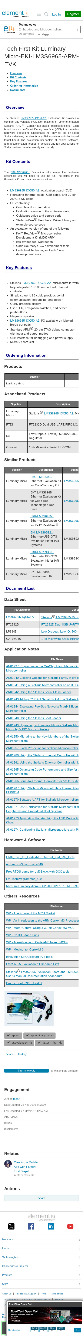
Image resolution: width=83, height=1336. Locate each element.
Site (39, 14)
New (77, 29)
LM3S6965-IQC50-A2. (34, 118)
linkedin (51, 1226)
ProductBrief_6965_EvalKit (24, 983)
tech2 (16, 1098)
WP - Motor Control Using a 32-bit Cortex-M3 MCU (40, 927)
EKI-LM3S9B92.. (41, 532)
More (45, 34)
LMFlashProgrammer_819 (24, 878)
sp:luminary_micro (42, 1035)
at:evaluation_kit (22, 1042)
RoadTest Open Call (20, 1304)
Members (7, 1239)
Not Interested (14, 1330)
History (22, 1054)
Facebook (31, 1226)
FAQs (43, 1294)
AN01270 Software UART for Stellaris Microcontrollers (42, 799)
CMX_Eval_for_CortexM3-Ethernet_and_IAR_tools (40, 857)
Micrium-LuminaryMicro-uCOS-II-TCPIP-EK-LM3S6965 (43, 886)
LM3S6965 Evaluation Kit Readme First (32, 964)
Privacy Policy (11, 1299)
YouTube (70, 1226)
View (78, 1330)
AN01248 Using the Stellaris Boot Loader (33, 718)
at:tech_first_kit (52, 1042)
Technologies (27, 24)
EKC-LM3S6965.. (42, 477)
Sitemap (59, 1299)
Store (5, 1284)
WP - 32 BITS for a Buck (22, 935)
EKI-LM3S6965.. (20, 172)
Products (7, 1275)
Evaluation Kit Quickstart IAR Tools (29, 956)
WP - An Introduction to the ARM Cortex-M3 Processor (42, 920)
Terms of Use (56, 1294)
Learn (5, 1248)
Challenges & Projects (15, 1266)
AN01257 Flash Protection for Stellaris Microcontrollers (43, 748)
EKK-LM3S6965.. (42, 516)
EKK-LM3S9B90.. (42, 552)
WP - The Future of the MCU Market (30, 913)
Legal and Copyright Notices (36, 1299)
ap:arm (16, 1035)
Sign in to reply (26, 1070)
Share (9, 1054)
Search (46, 14)
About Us (6, 1294)
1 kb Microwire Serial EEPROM (62, 638)
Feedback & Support (26, 1294)
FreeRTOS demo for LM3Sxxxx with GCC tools (37, 871)
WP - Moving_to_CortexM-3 (25, 949)
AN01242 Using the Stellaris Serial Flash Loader (38, 692)
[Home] (15, 14)
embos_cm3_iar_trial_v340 (24, 864)
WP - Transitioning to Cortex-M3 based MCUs (37, 942)
